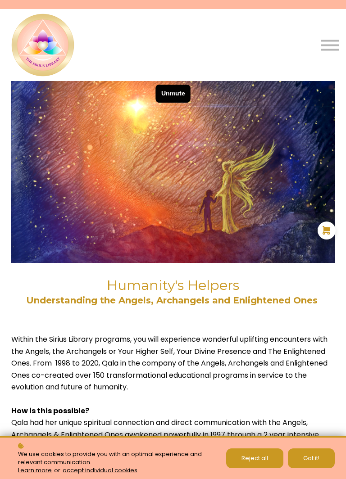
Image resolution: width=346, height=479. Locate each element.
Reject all (254, 458)
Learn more (35, 470)
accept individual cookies (100, 470)
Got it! (311, 458)
